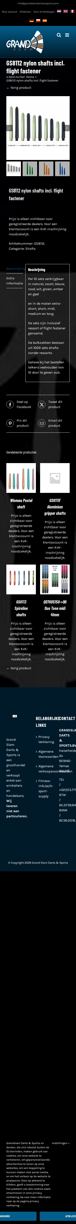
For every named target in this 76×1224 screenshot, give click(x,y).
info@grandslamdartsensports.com (38, 3)
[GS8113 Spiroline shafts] (21, 567)
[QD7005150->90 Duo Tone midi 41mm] (55, 567)
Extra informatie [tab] (14, 280)
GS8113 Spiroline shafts (21, 608)
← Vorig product (18, 88)
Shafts (30, 249)
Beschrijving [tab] (14, 269)
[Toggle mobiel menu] (67, 35)
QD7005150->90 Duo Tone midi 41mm (54, 608)
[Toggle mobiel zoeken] (59, 35)
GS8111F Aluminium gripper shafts (55, 507)
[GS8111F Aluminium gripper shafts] (55, 466)
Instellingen (60, 1143)
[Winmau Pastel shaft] (21, 466)
